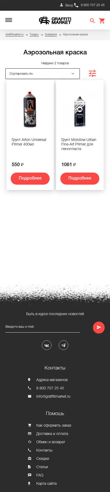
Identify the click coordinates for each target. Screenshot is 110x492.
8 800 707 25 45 (93, 5)
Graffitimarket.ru (14, 34)
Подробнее (30, 178)
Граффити (51, 34)
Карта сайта (46, 484)
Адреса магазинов (52, 380)
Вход (69, 5)
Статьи (42, 467)
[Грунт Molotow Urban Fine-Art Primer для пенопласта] (80, 111)
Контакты (44, 450)
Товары (34, 34)
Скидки (42, 459)
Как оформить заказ (53, 425)
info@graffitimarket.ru (53, 396)
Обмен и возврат (50, 442)
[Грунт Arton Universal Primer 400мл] (30, 111)
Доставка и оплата (52, 434)
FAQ (39, 475)
